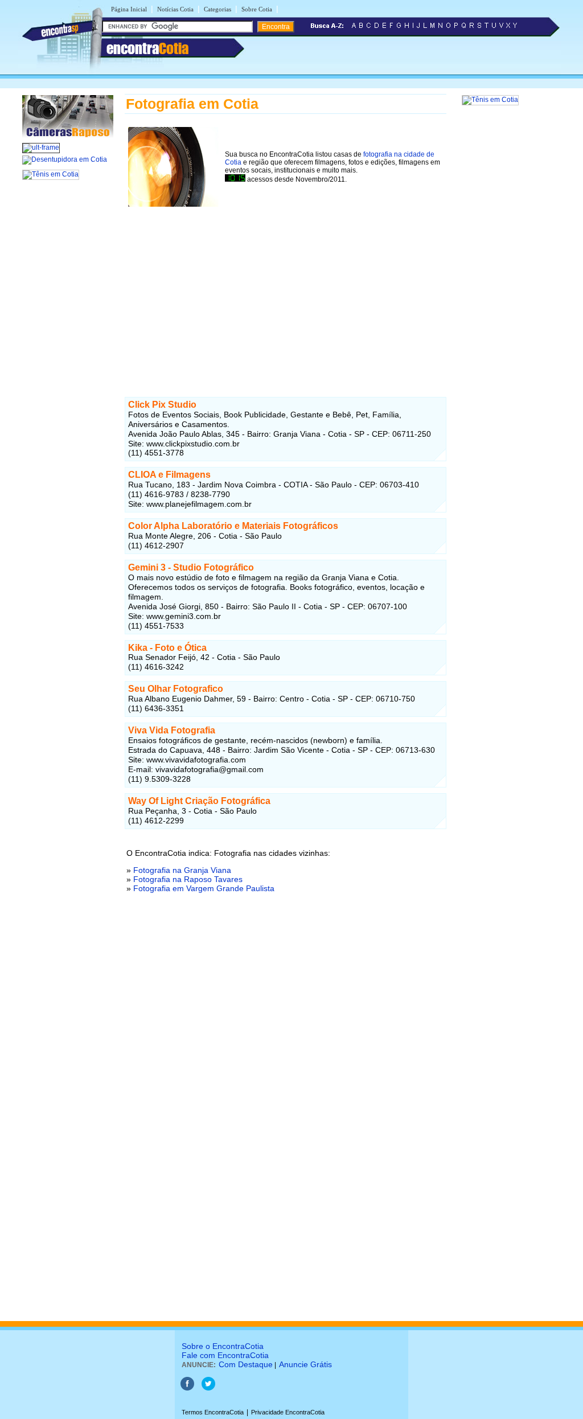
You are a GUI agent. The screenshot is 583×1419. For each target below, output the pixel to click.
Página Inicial (129, 9)
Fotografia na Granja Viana (182, 870)
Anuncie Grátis (305, 1364)
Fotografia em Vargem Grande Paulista (203, 888)
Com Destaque (246, 1364)
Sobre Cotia (256, 9)
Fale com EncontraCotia (225, 1355)
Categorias (217, 9)
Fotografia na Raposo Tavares (188, 879)
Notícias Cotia (175, 9)
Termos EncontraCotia (213, 1412)
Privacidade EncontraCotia (288, 1412)
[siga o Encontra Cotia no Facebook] (187, 1388)
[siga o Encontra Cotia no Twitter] (208, 1388)
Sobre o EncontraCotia (223, 1346)
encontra (147, 48)
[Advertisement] (285, 290)
